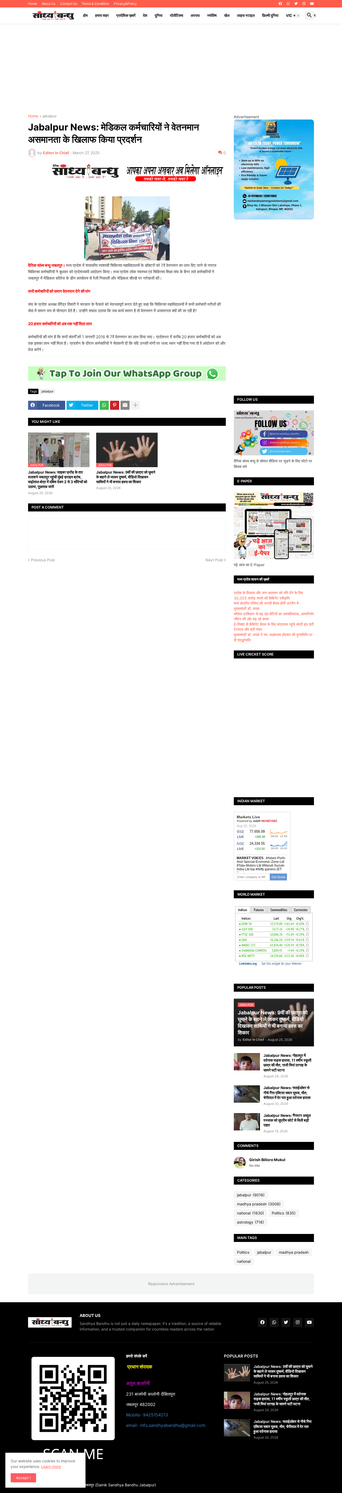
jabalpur (49, 116)
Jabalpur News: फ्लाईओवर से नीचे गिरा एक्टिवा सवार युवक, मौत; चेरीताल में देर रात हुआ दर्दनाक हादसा (286, 1092)
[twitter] (296, 3)
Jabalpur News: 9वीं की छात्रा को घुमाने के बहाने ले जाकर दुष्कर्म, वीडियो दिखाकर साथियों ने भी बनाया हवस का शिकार (125, 477)
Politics (284, 1213)
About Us (48, 4)
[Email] (125, 405)
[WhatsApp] (104, 405)
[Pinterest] (114, 405)
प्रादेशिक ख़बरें (125, 15)
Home (32, 4)
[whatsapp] (288, 3)
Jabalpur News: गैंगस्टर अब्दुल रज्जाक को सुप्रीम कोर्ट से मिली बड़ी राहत (287, 1120)
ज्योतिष (212, 15)
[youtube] (312, 3)
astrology (250, 1222)
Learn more (51, 1466)
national (250, 1213)
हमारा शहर (102, 15)
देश (145, 15)
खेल (227, 15)
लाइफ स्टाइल (246, 15)
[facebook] (280, 3)
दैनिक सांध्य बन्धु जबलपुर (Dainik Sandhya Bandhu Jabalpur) (108, 1485)
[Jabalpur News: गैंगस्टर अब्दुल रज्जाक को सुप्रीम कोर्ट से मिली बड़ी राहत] (247, 1121)
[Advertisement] (171, 68)
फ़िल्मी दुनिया (270, 15)
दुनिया (158, 15)
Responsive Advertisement (171, 1283)
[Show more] (135, 405)
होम (85, 15)
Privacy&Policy (125, 4)
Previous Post (43, 560)
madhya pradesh (259, 1204)
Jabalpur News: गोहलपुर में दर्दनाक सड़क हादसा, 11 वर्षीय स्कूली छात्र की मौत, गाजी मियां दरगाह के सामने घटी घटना (287, 1062)
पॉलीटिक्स (176, 15)
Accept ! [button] (23, 1477)
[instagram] (303, 3)
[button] (296, 15)
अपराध (195, 15)
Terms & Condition (95, 4)
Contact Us (68, 4)
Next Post (214, 560)
